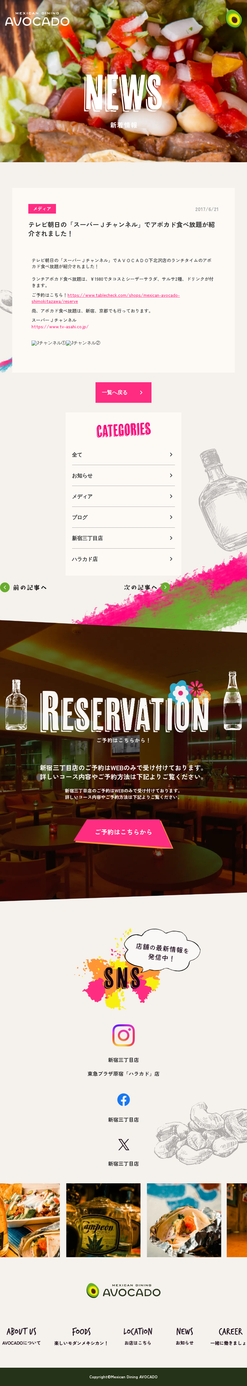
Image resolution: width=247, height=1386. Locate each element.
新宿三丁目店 (123, 1059)
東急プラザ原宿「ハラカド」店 (123, 1073)
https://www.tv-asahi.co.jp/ (60, 326)
